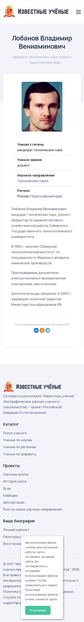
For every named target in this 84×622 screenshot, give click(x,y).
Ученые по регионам (19, 447)
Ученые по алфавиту (19, 454)
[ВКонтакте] (36, 330)
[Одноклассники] (42, 330)
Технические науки (32, 181)
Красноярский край (47, 196)
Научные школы (16, 474)
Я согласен (38, 610)
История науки (15, 481)
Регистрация (13, 536)
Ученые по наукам (17, 440)
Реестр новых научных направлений (32, 509)
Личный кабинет (16, 530)
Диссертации (13, 502)
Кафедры (10, 495)
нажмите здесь (46, 599)
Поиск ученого (15, 433)
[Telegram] (47, 330)
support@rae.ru (15, 603)
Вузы (7, 488)
